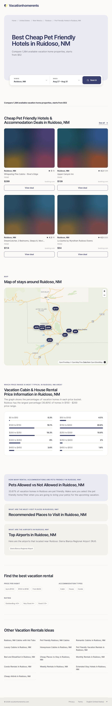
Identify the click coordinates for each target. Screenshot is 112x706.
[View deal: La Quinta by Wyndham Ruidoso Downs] (82, 214)
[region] (56, 326)
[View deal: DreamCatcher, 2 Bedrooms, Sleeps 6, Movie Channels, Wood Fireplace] (29, 214)
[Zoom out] (104, 295)
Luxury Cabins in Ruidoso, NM (17, 647)
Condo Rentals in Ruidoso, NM (17, 666)
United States (24, 20)
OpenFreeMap (64, 362)
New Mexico (37, 20)
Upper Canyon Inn (65, 174)
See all (103, 123)
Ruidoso (48, 20)
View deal (29, 188)
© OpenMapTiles (76, 362)
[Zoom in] (104, 291)
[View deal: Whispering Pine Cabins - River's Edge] (29, 148)
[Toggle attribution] (104, 362)
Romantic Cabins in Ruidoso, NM (90, 640)
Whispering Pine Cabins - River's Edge (21, 174)
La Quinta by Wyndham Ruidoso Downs (75, 241)
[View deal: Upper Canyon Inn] (82, 148)
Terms (80, 702)
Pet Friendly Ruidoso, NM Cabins (55, 640)
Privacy (72, 702)
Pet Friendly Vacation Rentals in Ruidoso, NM (90, 648)
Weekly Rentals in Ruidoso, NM (54, 666)
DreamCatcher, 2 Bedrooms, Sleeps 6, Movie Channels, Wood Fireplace (36, 241)
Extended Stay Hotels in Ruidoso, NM (91, 667)
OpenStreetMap (97, 362)
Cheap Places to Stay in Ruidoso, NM (55, 658)
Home (14, 20)
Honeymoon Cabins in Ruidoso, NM (56, 647)
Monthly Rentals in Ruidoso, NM (90, 657)
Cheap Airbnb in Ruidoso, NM (17, 676)
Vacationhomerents (24, 5)
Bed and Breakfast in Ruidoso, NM (19, 657)
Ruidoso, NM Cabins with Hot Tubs (20, 640)
